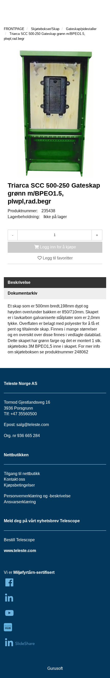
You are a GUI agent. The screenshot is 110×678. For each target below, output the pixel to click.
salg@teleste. (28, 424)
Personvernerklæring (23, 496)
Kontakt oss (14, 479)
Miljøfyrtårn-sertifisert (33, 572)
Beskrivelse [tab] (19, 282)
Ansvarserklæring (20, 502)
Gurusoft (55, 668)
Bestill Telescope (19, 540)
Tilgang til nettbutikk (22, 473)
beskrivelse (60, 496)
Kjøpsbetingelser (19, 485)
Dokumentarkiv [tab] (22, 293)
